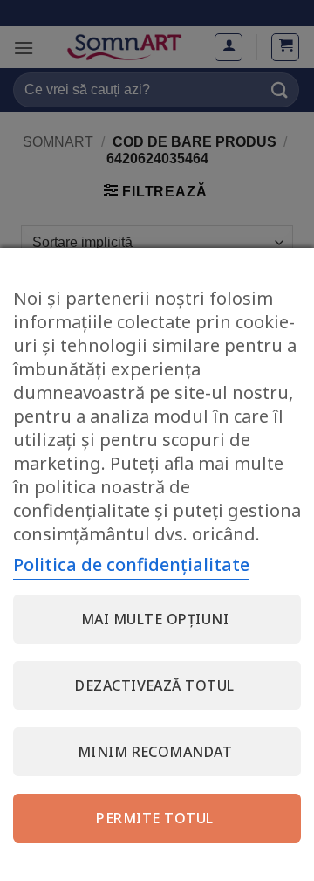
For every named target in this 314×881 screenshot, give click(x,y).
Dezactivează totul (155, 685)
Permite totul (154, 818)
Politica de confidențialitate (131, 564)
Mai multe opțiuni (155, 619)
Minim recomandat (155, 751)
